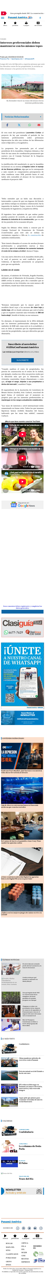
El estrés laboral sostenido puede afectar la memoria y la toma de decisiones (31, 966)
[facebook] (23, 1228)
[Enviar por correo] (39, 125)
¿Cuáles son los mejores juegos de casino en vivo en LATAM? (21, 914)
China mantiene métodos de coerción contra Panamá (30, 1059)
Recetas (24, 1259)
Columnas (7, 1121)
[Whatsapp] (18, 1228)
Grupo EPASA (9, 1263)
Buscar (9, 1243)
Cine (23, 1255)
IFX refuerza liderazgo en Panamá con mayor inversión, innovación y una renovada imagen (30, 1087)
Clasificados (11, 1254)
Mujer (24, 1252)
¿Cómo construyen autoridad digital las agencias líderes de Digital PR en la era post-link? (20, 878)
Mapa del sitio (10, 1248)
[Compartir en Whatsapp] (29, 125)
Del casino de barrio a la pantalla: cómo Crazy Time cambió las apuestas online (21, 842)
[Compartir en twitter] (19, 125)
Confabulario (24, 1044)
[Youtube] (35, 1228)
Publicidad (11, 1258)
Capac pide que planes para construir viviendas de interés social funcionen (30, 1100)
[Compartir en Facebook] (7, 125)
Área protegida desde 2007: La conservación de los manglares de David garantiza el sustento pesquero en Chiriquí (31, 996)
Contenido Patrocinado (13, 738)
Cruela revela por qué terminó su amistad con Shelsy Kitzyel (30, 979)
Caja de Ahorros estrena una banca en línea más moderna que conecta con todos (19, 806)
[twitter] (29, 1228)
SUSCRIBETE (23, 360)
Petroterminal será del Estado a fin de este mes (31, 1072)
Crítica (24, 1243)
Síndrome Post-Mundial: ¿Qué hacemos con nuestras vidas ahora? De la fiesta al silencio (21, 772)
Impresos (24, 1262)
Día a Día (23, 1247)
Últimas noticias (10, 959)
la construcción (34, 235)
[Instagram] (41, 1228)
